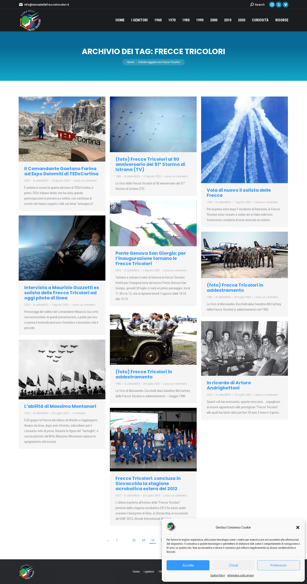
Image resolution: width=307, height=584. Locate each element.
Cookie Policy (217, 575)
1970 (27, 413)
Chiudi (233, 565)
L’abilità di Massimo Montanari (60, 406)
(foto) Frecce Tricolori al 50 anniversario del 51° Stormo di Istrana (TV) (150, 164)
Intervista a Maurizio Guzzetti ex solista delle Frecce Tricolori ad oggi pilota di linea (61, 292)
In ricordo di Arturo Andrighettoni (229, 385)
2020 (27, 180)
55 (152, 540)
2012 (118, 495)
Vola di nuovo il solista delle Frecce (239, 192)
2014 (209, 394)
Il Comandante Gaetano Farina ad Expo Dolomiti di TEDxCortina (61, 171)
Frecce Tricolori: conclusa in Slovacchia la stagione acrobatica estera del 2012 (148, 483)
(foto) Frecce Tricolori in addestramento (235, 287)
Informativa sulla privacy (240, 575)
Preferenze (278, 565)
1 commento (79, 413)
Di (40, 180)
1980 (118, 383)
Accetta (188, 565)
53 (134, 540)
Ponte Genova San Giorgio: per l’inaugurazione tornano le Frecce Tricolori (151, 258)
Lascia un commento (85, 180)
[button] (298, 527)
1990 (209, 202)
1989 (118, 176)
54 (143, 540)
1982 (209, 297)
